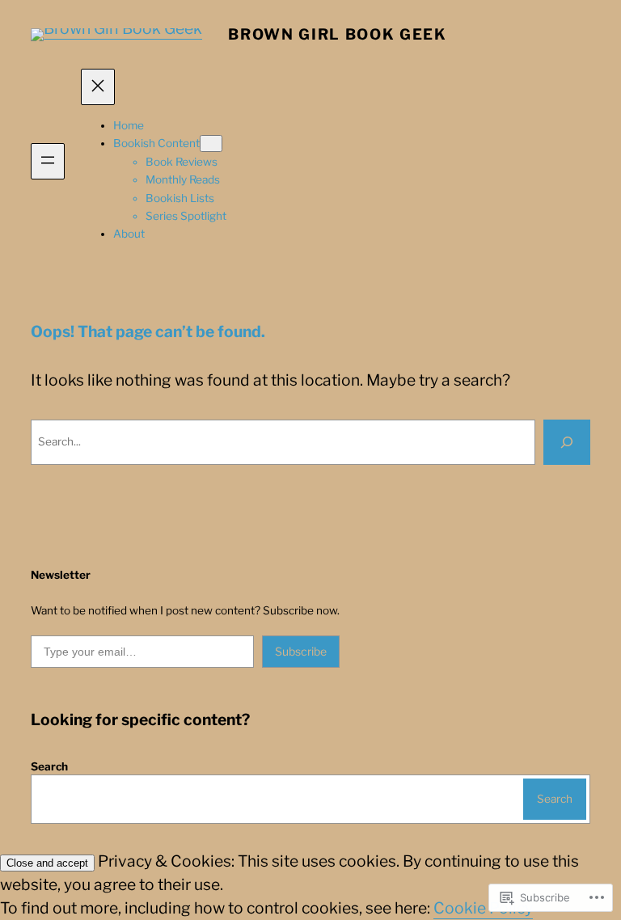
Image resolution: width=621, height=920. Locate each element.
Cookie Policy (483, 908)
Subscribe (301, 651)
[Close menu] (98, 87)
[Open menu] (48, 161)
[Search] (566, 442)
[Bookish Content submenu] (211, 143)
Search (49, 766)
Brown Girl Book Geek (337, 34)
